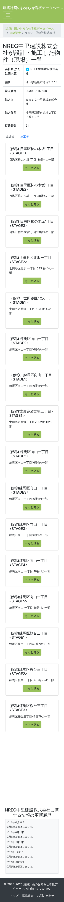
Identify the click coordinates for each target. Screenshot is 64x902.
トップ (14, 895)
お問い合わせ (45, 895)
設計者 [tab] (10, 136)
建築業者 (15, 32)
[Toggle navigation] (8, 14)
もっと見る (32, 168)
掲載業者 (27, 895)
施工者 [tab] (24, 136)
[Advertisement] (32, 773)
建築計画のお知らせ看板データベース (33, 8)
